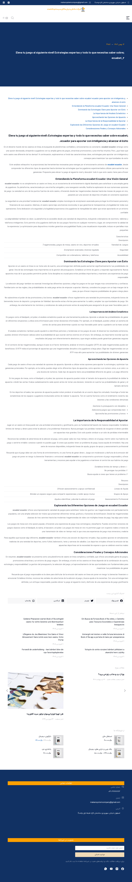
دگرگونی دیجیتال (45, 736)
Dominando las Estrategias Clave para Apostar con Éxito (102, 110)
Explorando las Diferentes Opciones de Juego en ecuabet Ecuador (98, 125)
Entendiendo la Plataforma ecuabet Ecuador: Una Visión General (99, 106)
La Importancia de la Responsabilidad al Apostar (105, 121)
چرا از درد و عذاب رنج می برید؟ (111, 674)
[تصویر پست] (35, 690)
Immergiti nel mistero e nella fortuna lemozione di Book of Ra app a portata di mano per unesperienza (102, 636)
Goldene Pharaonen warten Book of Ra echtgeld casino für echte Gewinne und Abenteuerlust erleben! (43, 622)
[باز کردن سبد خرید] (6, 17)
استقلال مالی (107, 736)
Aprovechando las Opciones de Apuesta (109, 117)
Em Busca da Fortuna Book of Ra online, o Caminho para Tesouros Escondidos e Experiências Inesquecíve (103, 622)
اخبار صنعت (120, 679)
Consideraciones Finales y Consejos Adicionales (106, 128)
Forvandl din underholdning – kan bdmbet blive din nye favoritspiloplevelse (42, 651)
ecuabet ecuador (115, 164)
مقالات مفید (111, 679)
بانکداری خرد (46, 749)
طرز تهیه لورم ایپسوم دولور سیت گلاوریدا (45, 714)
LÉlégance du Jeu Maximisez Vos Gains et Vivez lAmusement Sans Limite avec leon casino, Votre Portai (42, 637)
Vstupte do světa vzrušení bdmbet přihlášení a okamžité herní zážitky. (104, 651)
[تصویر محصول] (119, 740)
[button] (110, 601)
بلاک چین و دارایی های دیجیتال (100, 749)
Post (108, 44)
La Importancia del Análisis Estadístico (109, 113)
